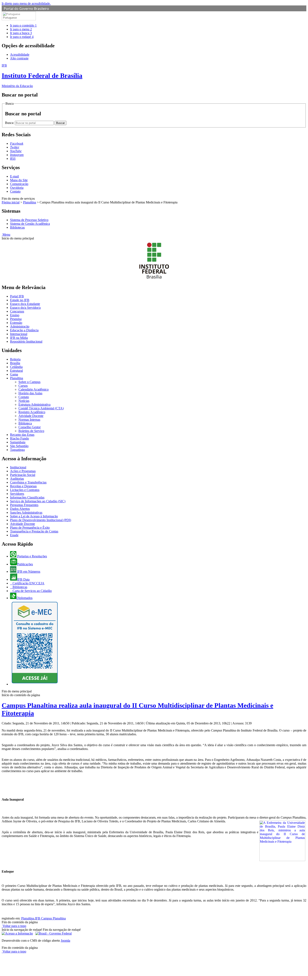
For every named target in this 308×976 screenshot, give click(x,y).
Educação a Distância (24, 330)
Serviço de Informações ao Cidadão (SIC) (37, 501)
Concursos (17, 311)
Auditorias (17, 478)
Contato (15, 191)
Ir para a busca (21, 33)
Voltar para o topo (14, 926)
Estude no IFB (19, 300)
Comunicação (19, 184)
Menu (6, 234)
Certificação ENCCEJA (28, 583)
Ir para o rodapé (22, 37)
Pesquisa (16, 319)
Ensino (14, 315)
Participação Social (22, 475)
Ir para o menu (21, 29)
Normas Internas (29, 419)
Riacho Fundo (19, 438)
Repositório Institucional (26, 341)
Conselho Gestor (29, 427)
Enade (14, 535)
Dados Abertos (20, 509)
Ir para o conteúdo (23, 25)
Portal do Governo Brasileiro (26, 8)
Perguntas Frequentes (24, 505)
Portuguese (10, 17)
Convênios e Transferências (28, 482)
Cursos (23, 385)
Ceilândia (16, 367)
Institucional (18, 467)
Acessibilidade (19, 54)
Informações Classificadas (27, 497)
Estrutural (16, 370)
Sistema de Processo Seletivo (29, 220)
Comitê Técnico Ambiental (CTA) (41, 408)
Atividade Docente (30, 416)
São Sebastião (19, 446)
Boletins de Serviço (31, 431)
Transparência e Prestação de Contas (34, 531)
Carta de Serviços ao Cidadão (32, 591)
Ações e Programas (23, 471)
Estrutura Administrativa (34, 404)
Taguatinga (17, 449)
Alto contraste (19, 58)
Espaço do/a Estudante (25, 304)
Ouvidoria (16, 187)
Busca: (10, 123)
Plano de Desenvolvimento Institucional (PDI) (40, 520)
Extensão (16, 322)
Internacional (18, 334)
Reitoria (15, 359)
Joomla (65, 940)
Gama (14, 374)
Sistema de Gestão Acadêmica (30, 223)
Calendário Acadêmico (33, 389)
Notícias (23, 400)
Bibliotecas (17, 227)
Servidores (17, 493)
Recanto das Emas (22, 434)
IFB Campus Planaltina (50, 918)
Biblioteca (25, 423)
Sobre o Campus (29, 382)
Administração (19, 326)
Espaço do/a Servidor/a (25, 307)
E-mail (14, 176)
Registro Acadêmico (31, 412)
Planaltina (29, 202)
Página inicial (10, 202)
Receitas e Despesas (23, 486)
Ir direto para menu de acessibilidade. (26, 3)
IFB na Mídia (19, 337)
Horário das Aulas (30, 393)
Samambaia (17, 442)
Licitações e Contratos (24, 490)
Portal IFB (17, 296)
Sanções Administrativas (26, 512)
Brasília (15, 363)
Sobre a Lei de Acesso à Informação (34, 516)
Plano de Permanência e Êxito (30, 527)
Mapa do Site (19, 180)
